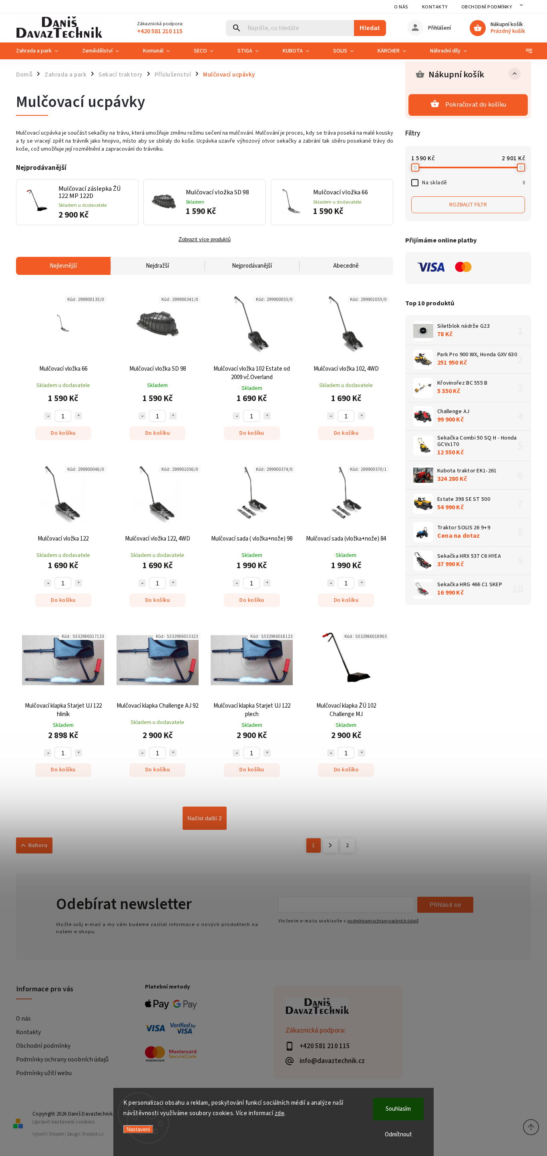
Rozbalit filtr (468, 205)
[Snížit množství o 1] (47, 416)
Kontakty (435, 7)
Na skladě (473, 183)
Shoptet (56, 1134)
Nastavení (138, 1129)
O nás (401, 7)
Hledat (370, 27)
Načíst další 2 (204, 818)
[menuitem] (43, 50)
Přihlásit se (445, 904)
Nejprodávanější (252, 266)
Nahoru (38, 845)
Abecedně (346, 266)
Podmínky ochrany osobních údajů (62, 1059)
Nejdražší (157, 266)
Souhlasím (398, 1109)
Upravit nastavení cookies (63, 1122)
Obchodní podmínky (486, 7)
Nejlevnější (63, 266)
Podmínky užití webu (44, 1073)
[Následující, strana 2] (330, 845)
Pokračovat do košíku (475, 104)
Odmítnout (398, 1134)
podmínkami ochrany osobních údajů (382, 921)
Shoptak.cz (93, 1134)
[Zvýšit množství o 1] (78, 416)
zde (280, 1113)
